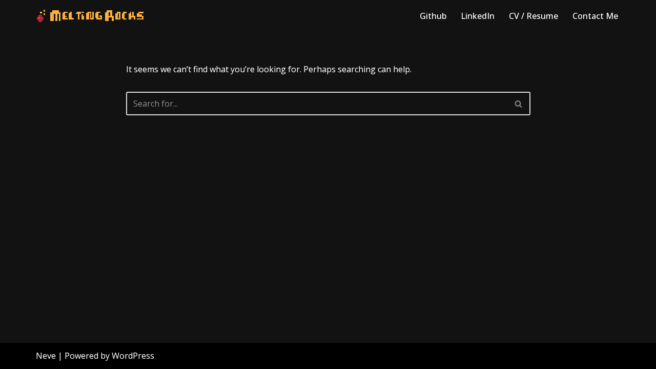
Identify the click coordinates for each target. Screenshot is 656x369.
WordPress (133, 355)
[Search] (518, 103)
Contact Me (595, 16)
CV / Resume (533, 16)
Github (433, 16)
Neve (46, 355)
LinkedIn (478, 16)
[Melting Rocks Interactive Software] (90, 16)
